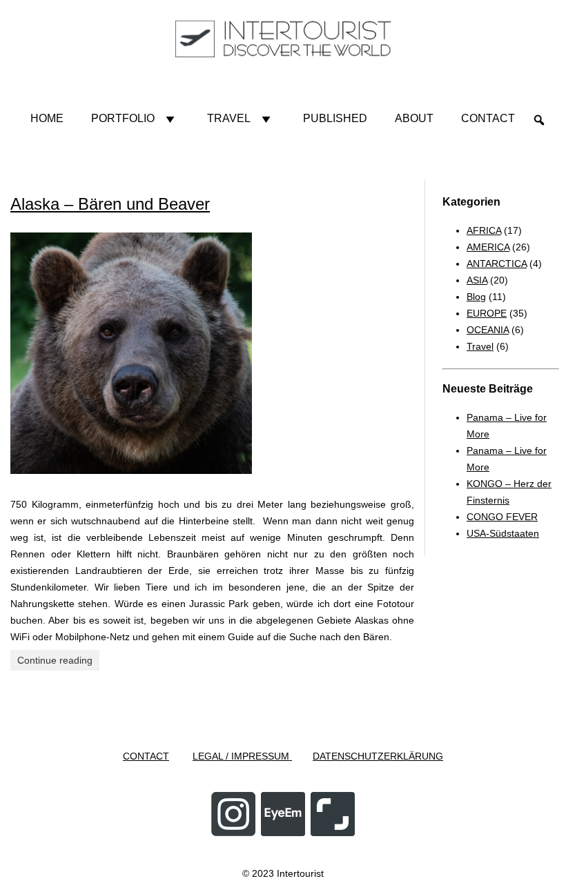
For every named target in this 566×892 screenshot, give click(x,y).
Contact (488, 118)
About (414, 118)
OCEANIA (488, 329)
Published (335, 118)
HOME (47, 118)
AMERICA (488, 246)
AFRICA (484, 230)
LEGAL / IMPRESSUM (242, 756)
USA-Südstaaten (503, 533)
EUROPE (487, 313)
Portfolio (123, 118)
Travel (229, 118)
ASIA (477, 280)
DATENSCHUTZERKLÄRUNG (378, 756)
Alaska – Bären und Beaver (110, 204)
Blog (476, 296)
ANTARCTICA (497, 263)
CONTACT (146, 756)
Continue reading (54, 660)
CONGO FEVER (502, 516)
